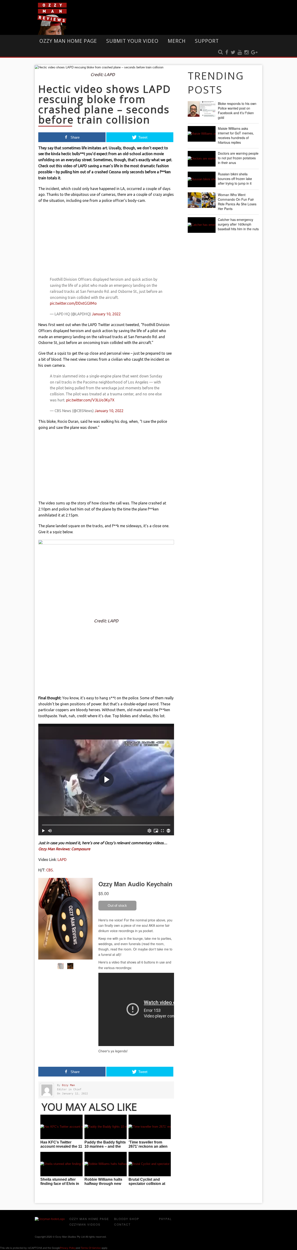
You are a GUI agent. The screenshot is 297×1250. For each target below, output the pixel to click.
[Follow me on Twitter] (232, 52)
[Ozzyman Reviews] (50, 1219)
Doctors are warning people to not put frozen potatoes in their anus (238, 158)
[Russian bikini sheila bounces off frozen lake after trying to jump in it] (202, 179)
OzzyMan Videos (84, 1224)
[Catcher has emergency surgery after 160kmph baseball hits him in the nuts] (202, 225)
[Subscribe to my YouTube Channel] (239, 52)
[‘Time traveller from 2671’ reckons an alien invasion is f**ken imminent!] (149, 1126)
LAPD (62, 859)
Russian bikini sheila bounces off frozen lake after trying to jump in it (235, 179)
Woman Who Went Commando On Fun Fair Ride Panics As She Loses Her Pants (237, 201)
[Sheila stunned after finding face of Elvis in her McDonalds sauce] (61, 1164)
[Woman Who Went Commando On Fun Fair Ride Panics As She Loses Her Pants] (202, 200)
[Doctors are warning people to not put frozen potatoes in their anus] (202, 159)
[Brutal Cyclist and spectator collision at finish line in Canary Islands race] (149, 1164)
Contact (122, 1224)
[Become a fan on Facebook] (226, 52)
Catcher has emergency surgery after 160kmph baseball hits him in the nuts (238, 224)
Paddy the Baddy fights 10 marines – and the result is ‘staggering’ (105, 1146)
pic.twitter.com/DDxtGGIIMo (73, 303)
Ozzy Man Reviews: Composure (64, 849)
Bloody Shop (126, 1219)
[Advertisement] (106, 240)
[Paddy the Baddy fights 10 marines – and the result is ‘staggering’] (105, 1126)
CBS (49, 870)
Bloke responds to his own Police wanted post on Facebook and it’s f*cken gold (237, 110)
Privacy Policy (68, 1248)
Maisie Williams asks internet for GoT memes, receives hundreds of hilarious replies (236, 135)
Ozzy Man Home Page (68, 41)
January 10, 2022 (106, 314)
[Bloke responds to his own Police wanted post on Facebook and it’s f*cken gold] (202, 109)
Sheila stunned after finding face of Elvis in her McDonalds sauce (59, 1183)
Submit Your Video (132, 41)
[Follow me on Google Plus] (254, 52)
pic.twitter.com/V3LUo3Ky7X (90, 400)
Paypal (165, 1219)
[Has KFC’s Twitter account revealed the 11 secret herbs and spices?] (61, 1126)
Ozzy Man (68, 1085)
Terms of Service (91, 1248)
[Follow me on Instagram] (246, 52)
